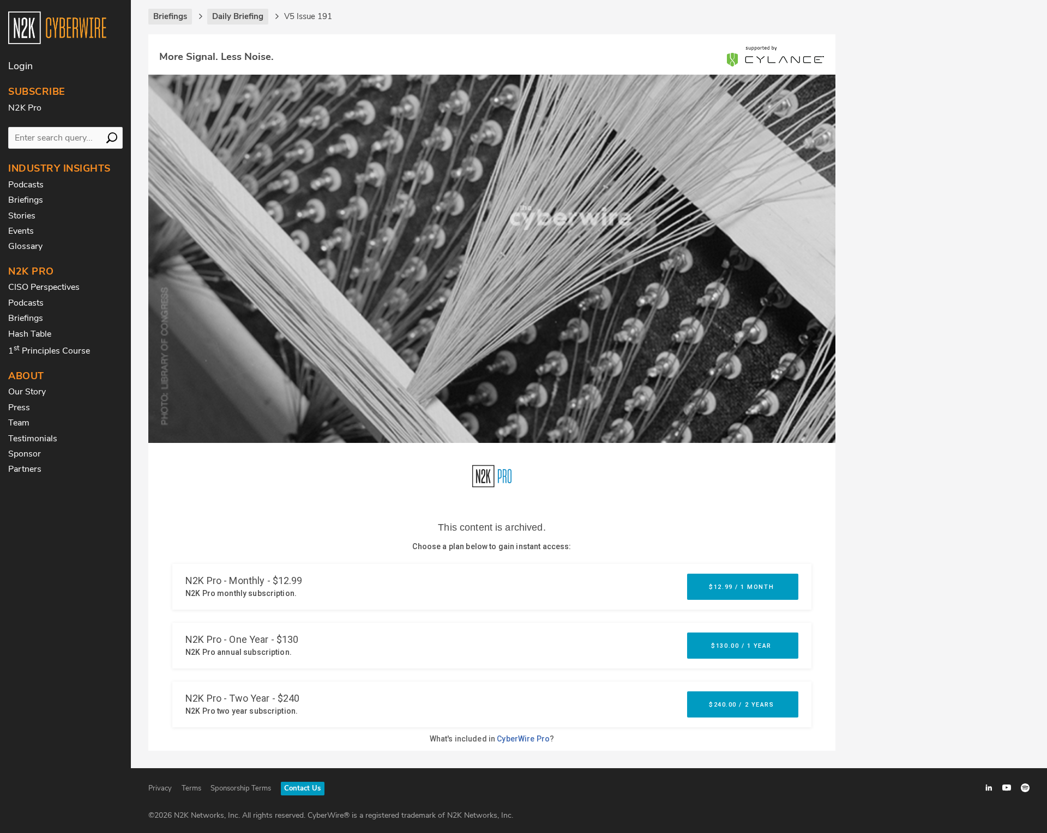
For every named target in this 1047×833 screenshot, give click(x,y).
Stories (21, 216)
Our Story (27, 392)
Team (18, 423)
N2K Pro (24, 108)
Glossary (25, 246)
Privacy (160, 788)
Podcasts (26, 185)
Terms (191, 788)
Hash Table (29, 334)
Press (19, 408)
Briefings (25, 200)
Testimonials (32, 439)
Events (21, 231)
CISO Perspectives (44, 287)
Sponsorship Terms (240, 788)
